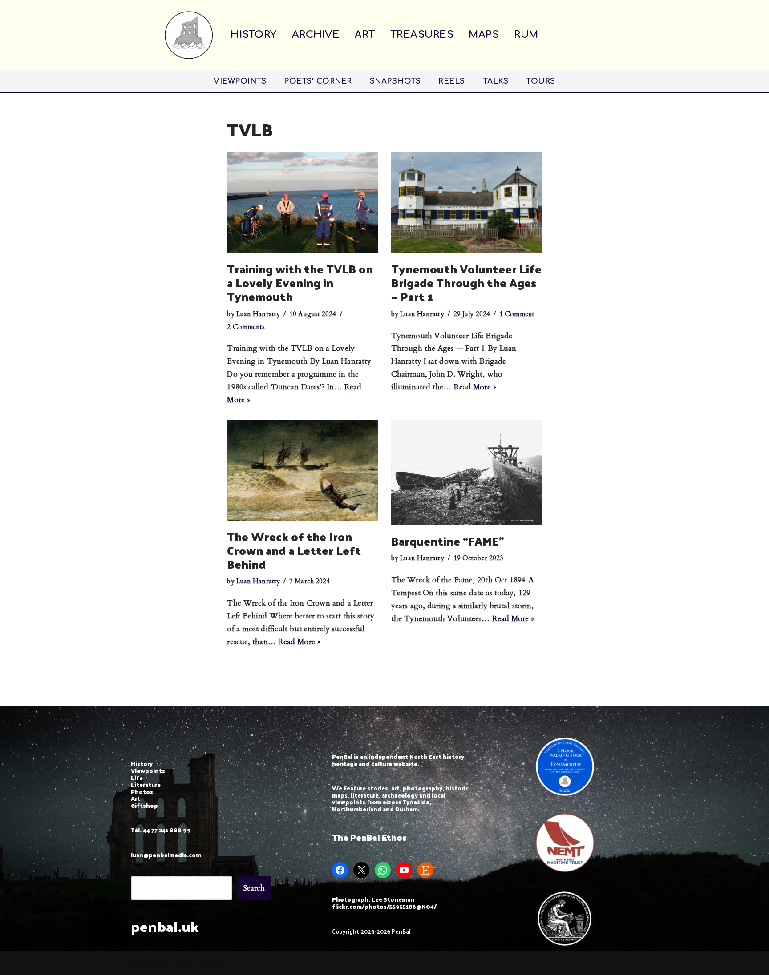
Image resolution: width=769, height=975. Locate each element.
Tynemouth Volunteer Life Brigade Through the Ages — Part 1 (466, 282)
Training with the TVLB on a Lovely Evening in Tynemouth (300, 282)
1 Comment (516, 314)
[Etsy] (425, 870)
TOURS (540, 81)
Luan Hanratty (258, 314)
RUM (526, 34)
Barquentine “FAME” (447, 540)
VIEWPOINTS (240, 81)
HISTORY (254, 34)
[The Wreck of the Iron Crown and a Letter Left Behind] (302, 470)
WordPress (216, 963)
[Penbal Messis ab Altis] (188, 35)
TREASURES (422, 34)
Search (254, 888)
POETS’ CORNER (318, 81)
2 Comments (246, 327)
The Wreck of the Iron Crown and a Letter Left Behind (294, 550)
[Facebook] (340, 870)
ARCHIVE (316, 34)
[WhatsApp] (383, 870)
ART (365, 34)
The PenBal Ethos (369, 837)
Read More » (475, 387)
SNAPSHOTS (395, 81)
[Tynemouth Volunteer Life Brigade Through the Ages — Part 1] (466, 202)
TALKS (496, 81)
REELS (451, 81)
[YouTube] (404, 870)
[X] (361, 870)
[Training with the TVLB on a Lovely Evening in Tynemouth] (302, 202)
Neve (139, 963)
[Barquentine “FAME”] (466, 472)
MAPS (484, 34)
